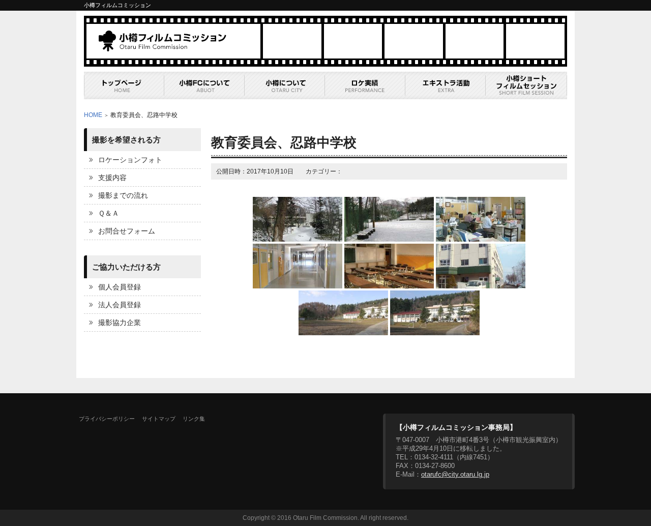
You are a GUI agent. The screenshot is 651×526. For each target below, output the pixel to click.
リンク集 (194, 419)
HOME (93, 115)
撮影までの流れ (123, 195)
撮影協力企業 (119, 322)
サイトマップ (158, 419)
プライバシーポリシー (107, 419)
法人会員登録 (119, 305)
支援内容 (112, 177)
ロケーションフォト (130, 160)
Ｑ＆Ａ (108, 213)
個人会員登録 (119, 287)
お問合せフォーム (126, 231)
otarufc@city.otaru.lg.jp (455, 474)
